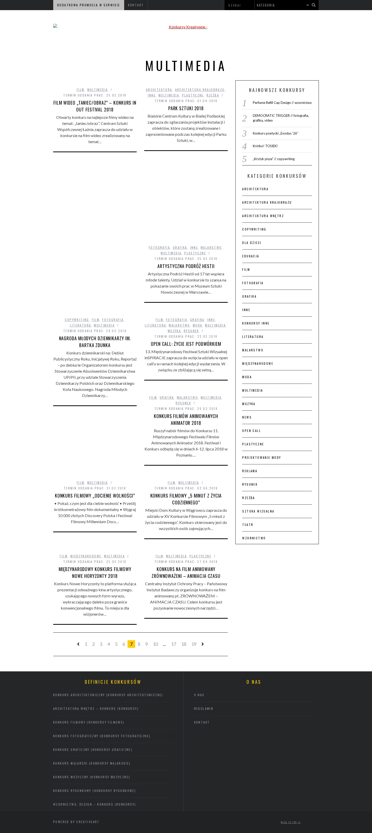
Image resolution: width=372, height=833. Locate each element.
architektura (159, 89)
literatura (80, 325)
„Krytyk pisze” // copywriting (274, 159)
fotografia (159, 247)
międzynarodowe (85, 556)
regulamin (204, 708)
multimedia (97, 89)
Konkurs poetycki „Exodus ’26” (275, 133)
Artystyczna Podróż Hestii (186, 266)
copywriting (77, 319)
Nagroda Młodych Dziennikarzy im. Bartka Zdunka (95, 341)
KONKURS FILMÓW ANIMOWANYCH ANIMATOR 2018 (186, 419)
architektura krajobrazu (200, 89)
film (81, 89)
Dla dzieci (251, 242)
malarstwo (211, 247)
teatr (247, 524)
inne (152, 95)
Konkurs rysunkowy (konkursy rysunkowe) (94, 790)
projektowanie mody (261, 457)
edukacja (250, 256)
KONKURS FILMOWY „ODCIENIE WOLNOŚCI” (95, 495)
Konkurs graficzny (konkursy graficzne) (92, 749)
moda (197, 325)
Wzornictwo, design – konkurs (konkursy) (94, 804)
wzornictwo (254, 538)
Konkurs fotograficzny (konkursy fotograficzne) (101, 736)
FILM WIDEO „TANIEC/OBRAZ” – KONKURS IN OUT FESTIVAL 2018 (94, 106)
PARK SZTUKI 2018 (186, 108)
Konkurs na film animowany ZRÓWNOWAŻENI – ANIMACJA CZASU (186, 572)
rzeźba (212, 95)
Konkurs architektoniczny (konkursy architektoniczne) (108, 695)
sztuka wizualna (258, 511)
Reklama (249, 471)
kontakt (202, 722)
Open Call (251, 430)
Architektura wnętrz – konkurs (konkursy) (96, 708)
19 (193, 644)
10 (155, 644)
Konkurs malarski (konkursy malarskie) (92, 763)
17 (173, 644)
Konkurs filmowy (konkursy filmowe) (89, 722)
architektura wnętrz (263, 216)
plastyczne (193, 95)
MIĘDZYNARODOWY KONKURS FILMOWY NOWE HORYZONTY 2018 (95, 572)
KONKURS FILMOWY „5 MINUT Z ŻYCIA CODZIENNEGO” (186, 499)
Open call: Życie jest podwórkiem (186, 343)
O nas (199, 695)
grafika (180, 247)
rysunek (191, 331)
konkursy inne (256, 323)
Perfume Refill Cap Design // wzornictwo (282, 103)
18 (183, 644)
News (247, 417)
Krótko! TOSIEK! (265, 146)
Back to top (289, 822)
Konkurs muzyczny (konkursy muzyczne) (91, 777)
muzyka (174, 331)
